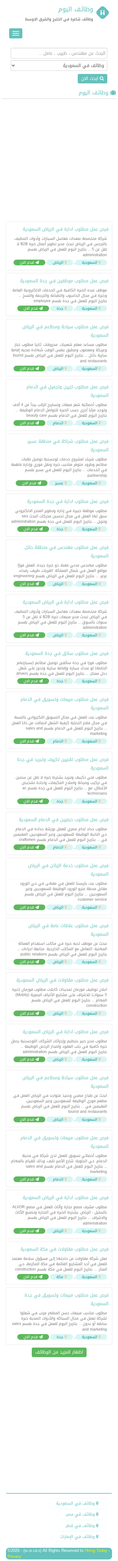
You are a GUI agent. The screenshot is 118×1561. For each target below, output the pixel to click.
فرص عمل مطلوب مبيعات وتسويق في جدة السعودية (67, 1299)
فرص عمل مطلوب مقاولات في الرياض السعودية (62, 980)
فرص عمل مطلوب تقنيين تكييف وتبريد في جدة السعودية (63, 763)
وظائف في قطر (81, 1526)
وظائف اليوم (75, 9)
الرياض (58, 262)
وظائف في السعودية (76, 1503)
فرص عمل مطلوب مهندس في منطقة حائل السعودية (67, 551)
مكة (59, 1276)
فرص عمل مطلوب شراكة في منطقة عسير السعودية (68, 445)
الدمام (58, 423)
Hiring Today (96, 1550)
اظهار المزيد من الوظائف (59, 1352)
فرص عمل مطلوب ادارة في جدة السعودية (68, 501)
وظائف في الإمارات (78, 1537)
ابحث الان (90, 78)
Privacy (14, 1556)
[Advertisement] (59, 159)
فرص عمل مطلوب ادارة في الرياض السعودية (66, 229)
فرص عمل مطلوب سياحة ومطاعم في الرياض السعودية (65, 331)
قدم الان (27, 262)
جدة (60, 308)
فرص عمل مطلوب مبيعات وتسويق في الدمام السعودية (64, 703)
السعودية (89, 262)
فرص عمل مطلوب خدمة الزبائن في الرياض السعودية (68, 869)
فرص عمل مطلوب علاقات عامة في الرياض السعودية (68, 929)
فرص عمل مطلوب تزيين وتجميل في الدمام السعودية (67, 391)
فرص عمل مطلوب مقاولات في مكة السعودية (64, 1249)
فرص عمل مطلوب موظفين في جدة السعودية (64, 281)
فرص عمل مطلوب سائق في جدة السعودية (67, 653)
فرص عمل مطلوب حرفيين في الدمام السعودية (64, 819)
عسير (59, 483)
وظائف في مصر (81, 1514)
